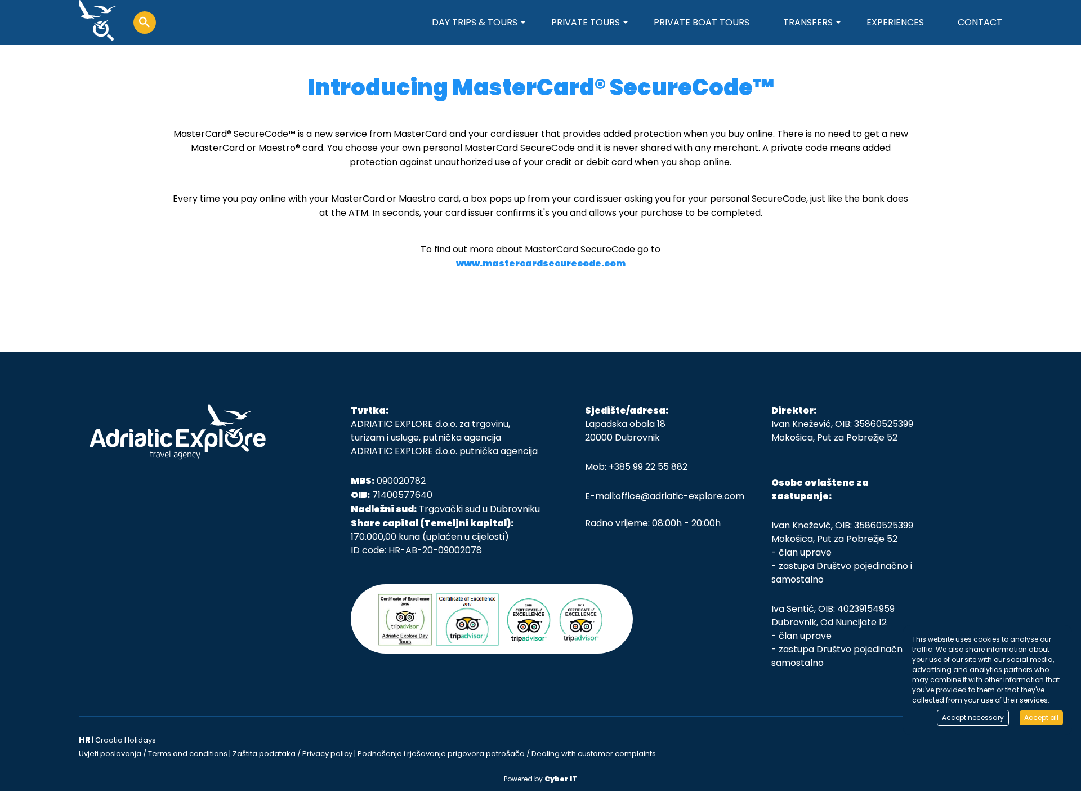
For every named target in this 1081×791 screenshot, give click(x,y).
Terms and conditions (187, 753)
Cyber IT (560, 779)
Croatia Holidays (125, 740)
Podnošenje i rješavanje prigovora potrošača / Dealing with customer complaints (507, 753)
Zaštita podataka (264, 753)
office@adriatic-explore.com (679, 496)
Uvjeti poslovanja (110, 753)
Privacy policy (327, 753)
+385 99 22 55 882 (648, 466)
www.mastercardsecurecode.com (541, 263)
